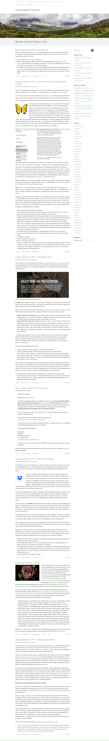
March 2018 (77, 194)
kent (18, 76)
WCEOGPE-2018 (29, 397)
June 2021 (77, 138)
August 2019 (77, 166)
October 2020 (78, 146)
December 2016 (78, 222)
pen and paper (45, 263)
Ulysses (68, 100)
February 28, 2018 (26, 76)
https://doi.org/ (52, 578)
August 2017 (77, 210)
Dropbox (66, 263)
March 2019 (77, 171)
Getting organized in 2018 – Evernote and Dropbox (34, 459)
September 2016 (78, 230)
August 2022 (77, 128)
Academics (36, 453)
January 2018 (78, 199)
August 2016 (77, 233)
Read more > (67, 76)
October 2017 (78, 207)
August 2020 (77, 151)
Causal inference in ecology (32, 1)
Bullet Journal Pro (22, 658)
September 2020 (78, 149)
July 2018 (77, 184)
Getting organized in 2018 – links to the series (26, 86)
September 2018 (78, 179)
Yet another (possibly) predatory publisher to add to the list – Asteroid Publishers (83, 116)
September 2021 (78, 136)
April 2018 (77, 192)
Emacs (47, 95)
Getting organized (19, 1)
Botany (34, 634)
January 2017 (78, 220)
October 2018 (78, 177)
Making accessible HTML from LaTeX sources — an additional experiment (84, 108)
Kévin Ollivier (78, 106)
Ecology (38, 634)
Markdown (63, 115)
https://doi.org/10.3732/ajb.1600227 (35, 593)
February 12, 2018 (26, 557)
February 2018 (78, 197)
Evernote (59, 263)
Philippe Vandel (78, 98)
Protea (44, 634)
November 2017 (78, 205)
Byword (48, 198)
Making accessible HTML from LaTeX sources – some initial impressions (83, 101)
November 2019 (78, 161)
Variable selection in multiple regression (24, 4)
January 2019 (78, 174)
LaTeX (51, 95)
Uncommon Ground (27, 9)
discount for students (42, 112)
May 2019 (77, 169)
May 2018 (77, 189)
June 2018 (77, 187)
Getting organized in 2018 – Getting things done (33, 257)
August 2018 (77, 182)
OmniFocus (54, 263)
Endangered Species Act (47, 1)
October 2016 (78, 227)
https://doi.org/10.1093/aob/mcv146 (49, 574)
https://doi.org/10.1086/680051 (56, 582)
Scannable (19, 69)
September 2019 (78, 164)
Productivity (36, 76)
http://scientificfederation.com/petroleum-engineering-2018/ (31, 419)
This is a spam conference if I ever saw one (31, 388)
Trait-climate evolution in (27, 563)
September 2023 (78, 126)
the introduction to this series (51, 721)
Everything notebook (36, 335)
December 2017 (78, 202)
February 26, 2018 (26, 251)
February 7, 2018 (26, 634)
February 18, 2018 (26, 382)
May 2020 (77, 156)
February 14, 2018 (26, 453)
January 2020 (78, 159)
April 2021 (77, 141)
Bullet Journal (67, 656)
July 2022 (77, 131)
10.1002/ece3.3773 (60, 631)
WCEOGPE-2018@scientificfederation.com (29, 439)
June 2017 (77, 212)
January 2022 (78, 133)
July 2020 (77, 154)
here (38, 465)
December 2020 (78, 143)
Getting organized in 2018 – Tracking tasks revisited (34, 640)
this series (26, 263)
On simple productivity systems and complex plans (30, 656)
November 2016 (78, 225)
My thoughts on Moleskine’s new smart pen (31, 50)
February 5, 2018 (26, 734)
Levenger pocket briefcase (62, 673)
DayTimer (30, 266)
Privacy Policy (58, 1)
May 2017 (77, 215)
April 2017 (77, 217)
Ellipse (34, 52)
